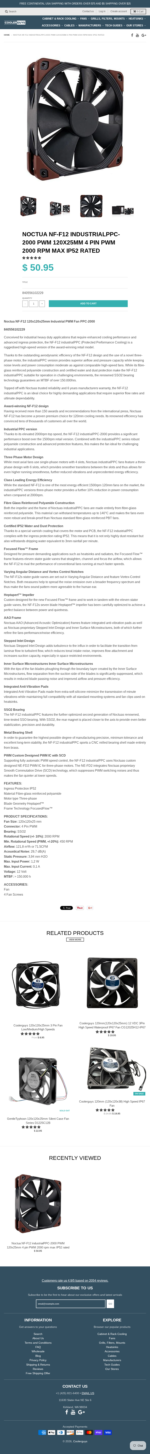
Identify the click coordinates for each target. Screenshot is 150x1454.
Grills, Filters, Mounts (108, 18)
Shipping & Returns (38, 1364)
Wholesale (38, 1351)
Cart (140, 11)
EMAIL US (88, 1393)
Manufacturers (90, 25)
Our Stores (134, 25)
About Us (38, 1338)
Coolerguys (80, 1441)
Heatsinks (136, 18)
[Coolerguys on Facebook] (132, 35)
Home (7, 35)
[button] (32, 258)
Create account (119, 11)
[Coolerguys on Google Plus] (144, 35)
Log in (102, 11)
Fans (83, 18)
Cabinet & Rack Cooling (59, 18)
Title (25, 282)
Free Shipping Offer (38, 1373)
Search (38, 1333)
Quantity (27, 298)
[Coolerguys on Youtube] (137, 35)
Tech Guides (113, 25)
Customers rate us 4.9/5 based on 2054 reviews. (75, 1280)
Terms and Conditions (38, 1342)
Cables (69, 25)
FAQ (38, 1347)
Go (110, 1304)
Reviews (38, 1368)
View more (75, 939)
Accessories (51, 25)
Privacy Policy (37, 1360)
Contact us (88, 11)
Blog (38, 1355)
